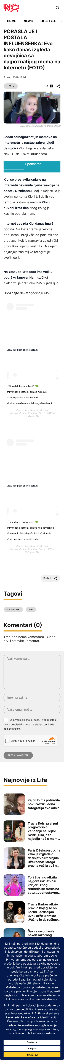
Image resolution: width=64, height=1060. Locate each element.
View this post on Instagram (22, 349)
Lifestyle (48, 21)
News (28, 21)
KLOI (31, 609)
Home (11, 21)
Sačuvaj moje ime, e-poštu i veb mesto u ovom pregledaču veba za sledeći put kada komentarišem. (30, 724)
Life (8, 86)
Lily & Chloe (42, 410)
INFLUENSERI (13, 609)
